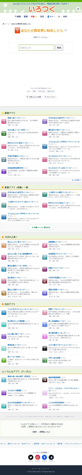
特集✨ (34, 16)
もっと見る (75, 180)
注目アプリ (26, 443)
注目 (42, 16)
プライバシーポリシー (73, 443)
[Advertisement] (41, 70)
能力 (34, 91)
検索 (19, 16)
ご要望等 (35, 443)
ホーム (6, 24)
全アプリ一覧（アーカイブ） (41, 468)
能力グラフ (51, 91)
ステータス (42, 91)
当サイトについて (48, 443)
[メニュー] (78, 9)
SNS (65, 16)
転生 (59, 47)
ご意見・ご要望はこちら (41, 431)
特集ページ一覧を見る (42, 227)
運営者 (59, 443)
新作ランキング (14, 443)
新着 (26, 16)
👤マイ (50, 16)
